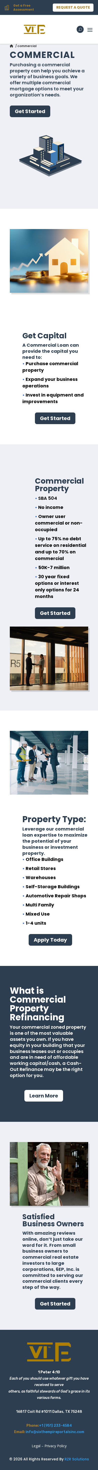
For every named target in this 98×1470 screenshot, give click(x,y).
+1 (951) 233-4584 (55, 1425)
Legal (36, 1445)
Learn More (43, 1095)
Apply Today (50, 939)
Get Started (30, 111)
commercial (27, 46)
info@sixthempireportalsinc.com (55, 1432)
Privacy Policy (55, 1445)
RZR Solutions (77, 1459)
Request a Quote (73, 7)
